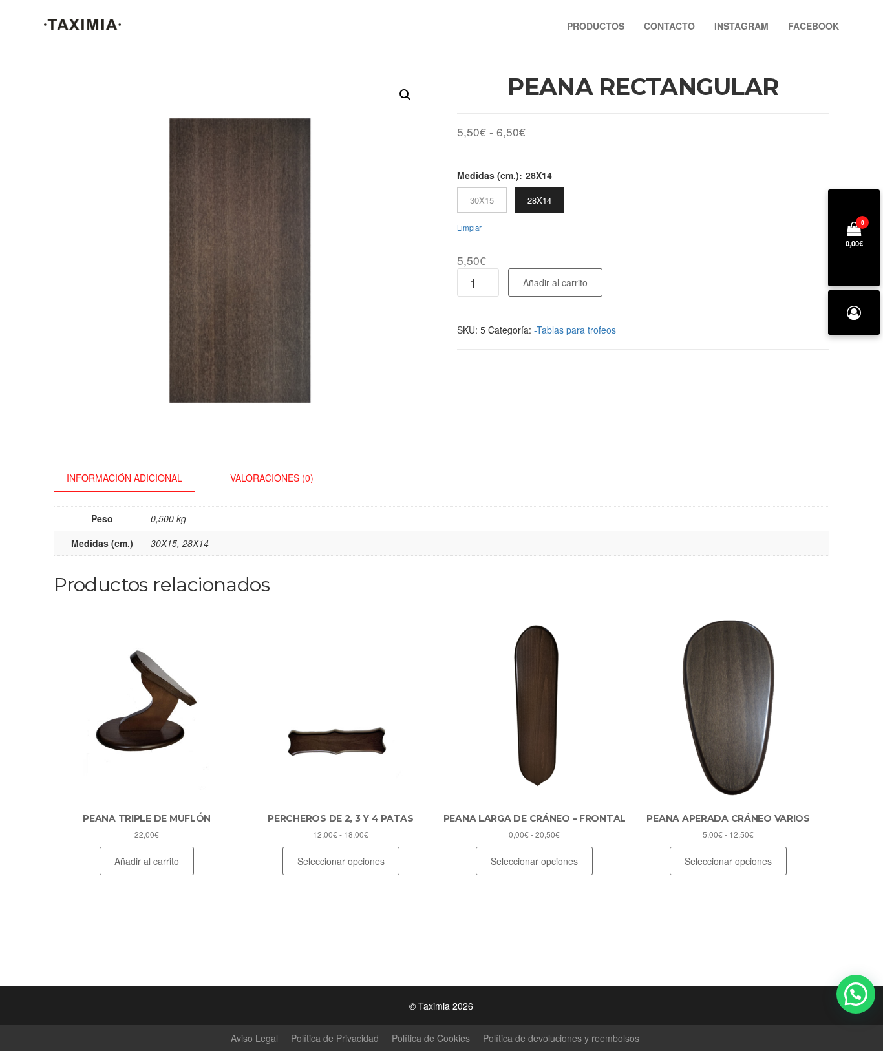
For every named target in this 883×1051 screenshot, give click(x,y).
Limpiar (469, 227)
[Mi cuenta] (854, 312)
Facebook (813, 25)
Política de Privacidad (335, 1038)
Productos (595, 25)
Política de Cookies (431, 1038)
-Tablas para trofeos (575, 329)
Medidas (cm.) (488, 175)
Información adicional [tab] (124, 477)
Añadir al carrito (555, 282)
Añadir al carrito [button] (146, 861)
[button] (405, 95)
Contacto (669, 25)
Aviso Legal (254, 1038)
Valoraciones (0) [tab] (272, 477)
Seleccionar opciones (341, 861)
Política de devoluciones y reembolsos (561, 1038)
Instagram (741, 25)
